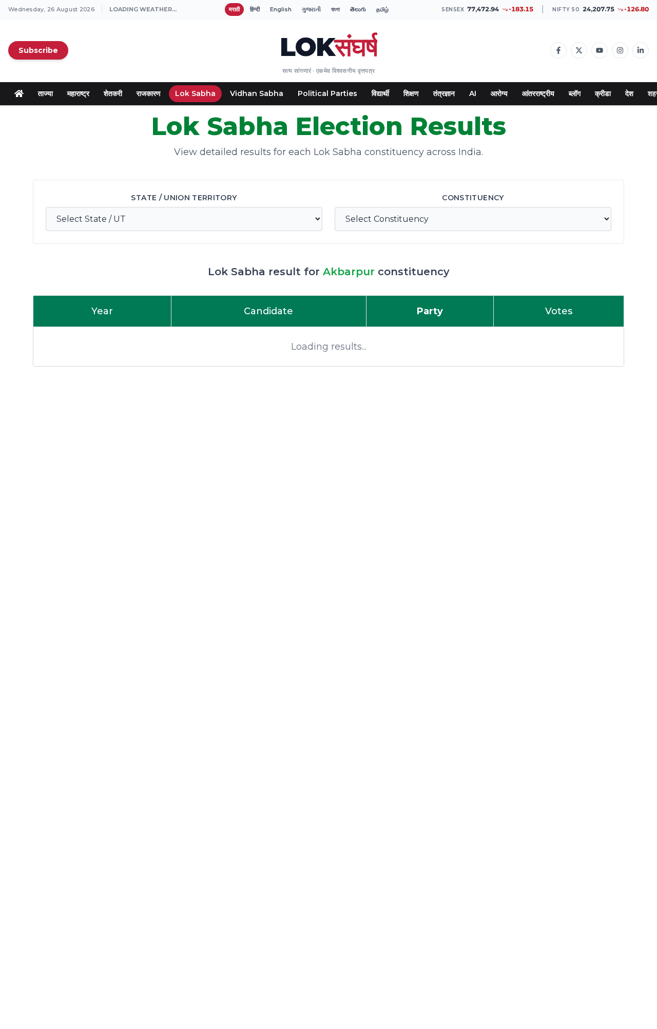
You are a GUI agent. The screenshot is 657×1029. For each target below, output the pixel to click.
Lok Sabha (195, 93)
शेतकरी (113, 93)
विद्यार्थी (380, 93)
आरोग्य (499, 93)
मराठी (234, 9)
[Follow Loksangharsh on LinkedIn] (640, 50)
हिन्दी (255, 9)
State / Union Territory (184, 197)
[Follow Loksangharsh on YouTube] (599, 50)
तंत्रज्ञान (444, 93)
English (281, 9)
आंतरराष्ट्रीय (538, 93)
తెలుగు (358, 9)
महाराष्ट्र (78, 93)
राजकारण (149, 93)
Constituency (473, 197)
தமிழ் (382, 9)
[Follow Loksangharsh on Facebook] (558, 50)
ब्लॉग (575, 93)
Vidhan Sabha (256, 93)
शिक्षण (411, 93)
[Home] (19, 93)
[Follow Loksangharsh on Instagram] (620, 50)
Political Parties (327, 93)
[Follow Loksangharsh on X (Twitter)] (579, 50)
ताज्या (45, 93)
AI (472, 93)
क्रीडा (603, 93)
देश (629, 93)
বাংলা (335, 9)
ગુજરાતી (311, 9)
